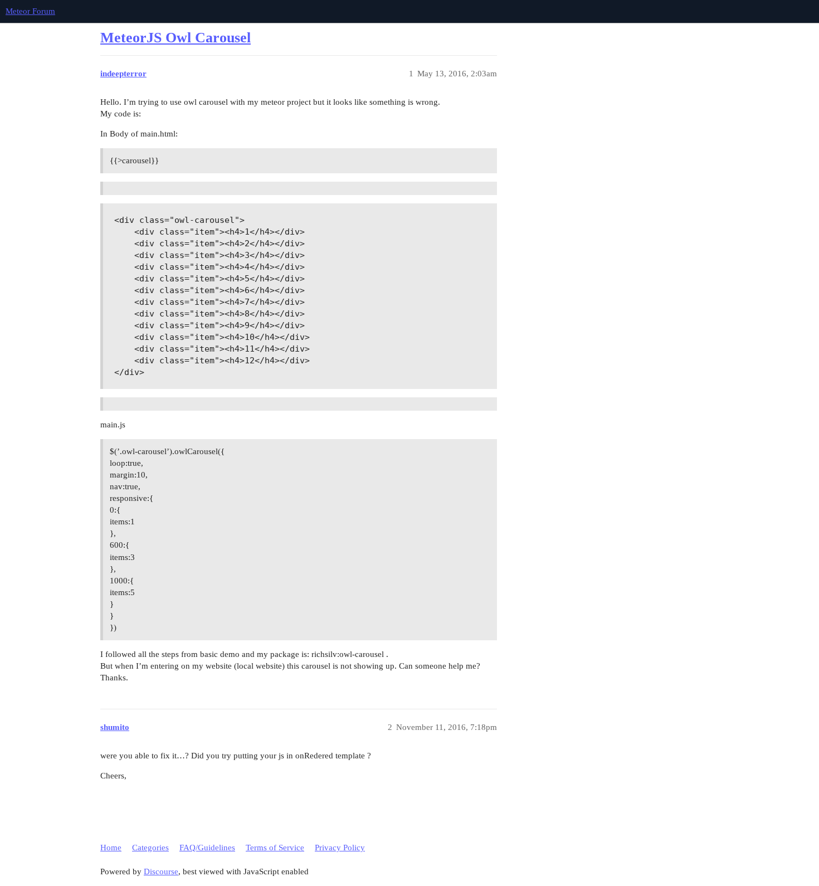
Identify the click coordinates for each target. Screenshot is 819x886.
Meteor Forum (30, 11)
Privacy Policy (340, 847)
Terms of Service (275, 847)
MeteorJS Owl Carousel (175, 38)
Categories (150, 847)
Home (110, 847)
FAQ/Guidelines (207, 847)
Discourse (161, 871)
